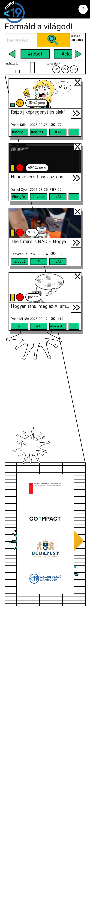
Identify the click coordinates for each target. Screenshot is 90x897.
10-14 (65, 69)
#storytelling (20, 132)
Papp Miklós (20, 319)
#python (38, 197)
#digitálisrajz (39, 132)
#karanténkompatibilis (58, 326)
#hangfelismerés (20, 197)
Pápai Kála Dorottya (20, 125)
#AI (58, 132)
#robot (35, 54)
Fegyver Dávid (20, 254)
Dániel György (20, 190)
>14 (74, 69)
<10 (56, 69)
